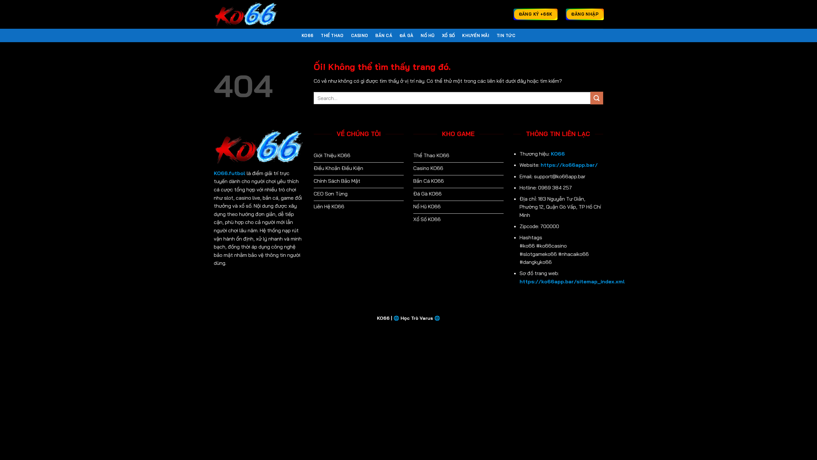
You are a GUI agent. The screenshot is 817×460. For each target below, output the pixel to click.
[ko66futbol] (246, 14)
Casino (359, 35)
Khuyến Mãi (475, 35)
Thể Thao (332, 35)
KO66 (307, 35)
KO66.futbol (229, 173)
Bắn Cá (383, 35)
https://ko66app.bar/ (569, 165)
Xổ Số (448, 35)
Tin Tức (506, 35)
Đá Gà (406, 35)
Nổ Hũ (427, 35)
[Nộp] (596, 98)
